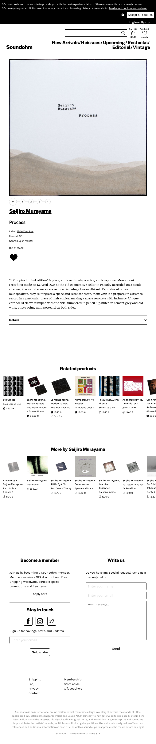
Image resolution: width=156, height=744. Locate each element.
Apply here (40, 594)
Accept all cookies (140, 15)
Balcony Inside (107, 491)
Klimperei (80, 399)
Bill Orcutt (9, 399)
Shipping (35, 679)
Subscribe (40, 652)
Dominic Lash (130, 403)
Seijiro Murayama (30, 211)
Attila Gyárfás (58, 484)
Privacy (33, 688)
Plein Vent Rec (25, 231)
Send (116, 648)
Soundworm (82, 484)
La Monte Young (36, 399)
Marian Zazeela (35, 403)
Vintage (141, 47)
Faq (31, 684)
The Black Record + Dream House (37, 409)
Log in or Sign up (139, 22)
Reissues (90, 42)
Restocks (137, 42)
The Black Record (60, 407)
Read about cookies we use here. (128, 8)
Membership (72, 679)
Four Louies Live (12, 403)
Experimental (25, 240)
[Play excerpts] (13, 201)
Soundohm (19, 47)
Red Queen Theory (61, 488)
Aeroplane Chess (84, 407)
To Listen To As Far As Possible (133, 486)
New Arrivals (65, 42)
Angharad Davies (132, 399)
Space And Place (84, 488)
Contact (34, 693)
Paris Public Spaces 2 (10, 490)
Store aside (72, 684)
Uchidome (33, 484)
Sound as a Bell (107, 407)
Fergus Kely (105, 399)
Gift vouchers (73, 688)
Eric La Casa (10, 480)
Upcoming (114, 42)
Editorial (121, 47)
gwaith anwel (130, 407)
